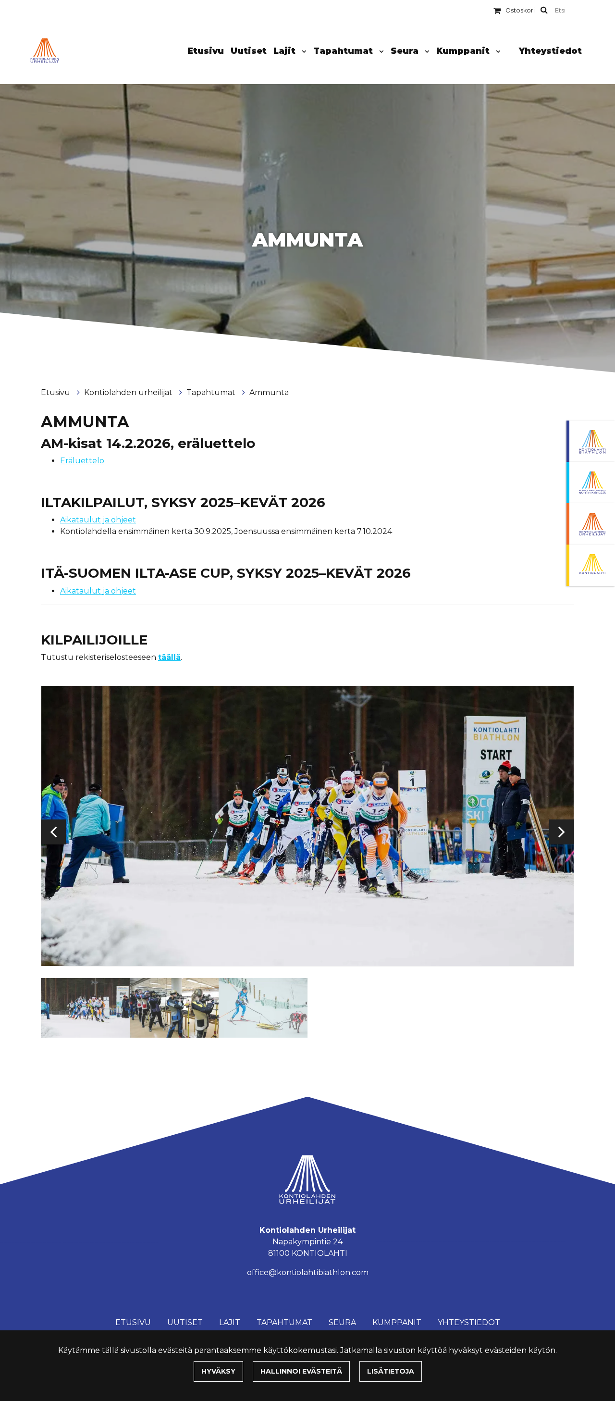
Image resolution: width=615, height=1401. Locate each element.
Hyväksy (218, 1371)
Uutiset (249, 51)
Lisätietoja (390, 1371)
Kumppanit (464, 51)
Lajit (285, 51)
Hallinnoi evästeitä (301, 1371)
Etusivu (205, 51)
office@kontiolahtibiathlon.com (308, 1272)
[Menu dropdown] (302, 51)
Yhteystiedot (550, 51)
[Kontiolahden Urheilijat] (590, 524)
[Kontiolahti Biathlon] (590, 441)
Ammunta (269, 392)
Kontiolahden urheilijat (129, 392)
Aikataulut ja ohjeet (98, 519)
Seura (406, 51)
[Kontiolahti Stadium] (590, 565)
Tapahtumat (344, 51)
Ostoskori (520, 10)
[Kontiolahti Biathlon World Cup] (590, 482)
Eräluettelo (82, 460)
